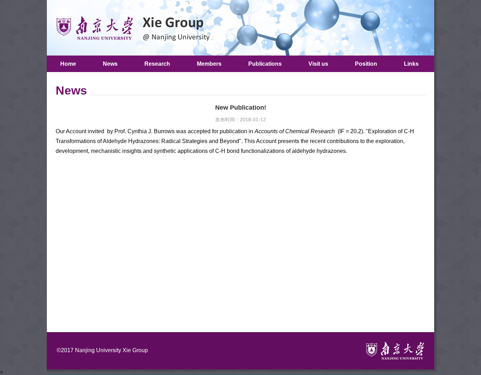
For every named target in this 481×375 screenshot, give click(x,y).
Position (366, 64)
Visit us (318, 64)
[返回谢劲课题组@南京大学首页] (130, 27)
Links (411, 64)
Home (68, 64)
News (110, 64)
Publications (265, 64)
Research (157, 64)
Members (209, 64)
